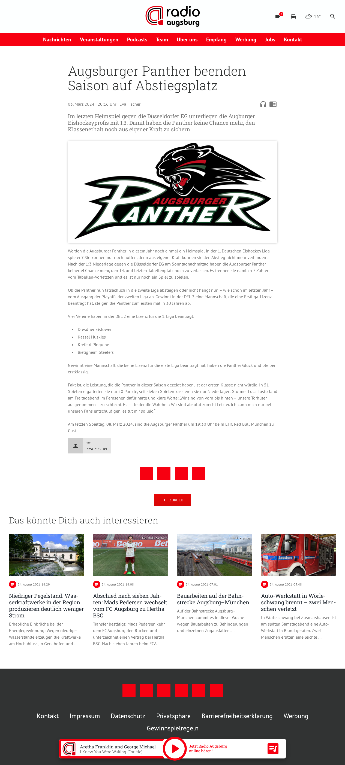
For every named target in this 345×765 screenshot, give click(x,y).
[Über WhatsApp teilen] (181, 473)
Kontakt (293, 39)
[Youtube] (36, 16)
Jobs (270, 39)
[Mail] (47, 16)
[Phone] (58, 16)
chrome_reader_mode (273, 104)
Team (162, 39)
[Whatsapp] (69, 16)
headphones (263, 104)
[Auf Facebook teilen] (146, 473)
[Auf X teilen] (163, 473)
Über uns (187, 39)
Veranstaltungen (99, 39)
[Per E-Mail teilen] (198, 473)
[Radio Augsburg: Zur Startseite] (172, 16)
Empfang (216, 39)
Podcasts (137, 39)
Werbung (245, 39)
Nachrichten (57, 39)
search (332, 16)
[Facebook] (14, 16)
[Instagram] (25, 16)
